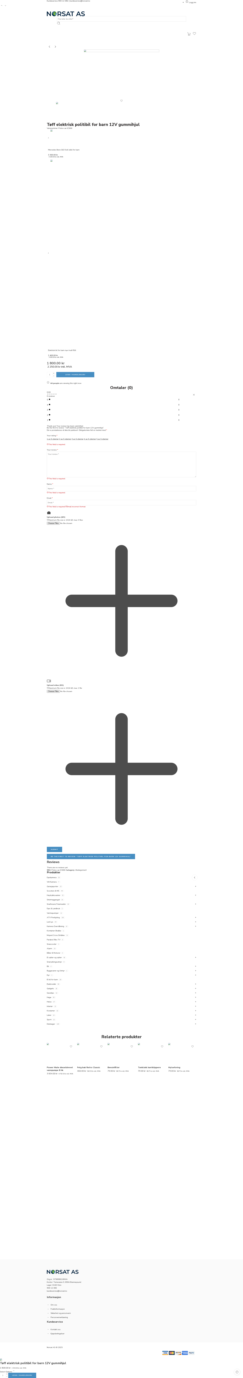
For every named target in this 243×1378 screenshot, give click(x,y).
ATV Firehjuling (55, 917)
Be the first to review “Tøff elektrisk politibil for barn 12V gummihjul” (91, 856)
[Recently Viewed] (237, 1372)
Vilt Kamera (53, 882)
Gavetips (52, 993)
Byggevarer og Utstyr (57, 970)
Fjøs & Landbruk (55, 908)
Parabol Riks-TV (55, 939)
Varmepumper (54, 913)
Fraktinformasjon (58, 1309)
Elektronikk (53, 984)
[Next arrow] (55, 48)
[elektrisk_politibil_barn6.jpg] (121, 75)
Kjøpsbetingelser (57, 1333)
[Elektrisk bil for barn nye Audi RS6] (48, 254)
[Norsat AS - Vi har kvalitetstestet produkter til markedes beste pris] (66, 13)
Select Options (6, 1371)
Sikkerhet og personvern (61, 1313)
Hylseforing (174, 1067)
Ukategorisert (81, 870)
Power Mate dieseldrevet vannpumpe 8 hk (60, 1069)
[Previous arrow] (50, 48)
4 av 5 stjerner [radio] (90, 439)
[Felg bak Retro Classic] (91, 1053)
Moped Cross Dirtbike (57, 935)
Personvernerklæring (59, 1317)
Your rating (52, 435)
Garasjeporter (54, 886)
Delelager (53, 1024)
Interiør (51, 1006)
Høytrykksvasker (55, 895)
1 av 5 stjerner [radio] (53, 439)
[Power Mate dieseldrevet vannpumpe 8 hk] (61, 1053)
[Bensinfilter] (121, 1053)
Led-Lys (51, 922)
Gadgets (52, 988)
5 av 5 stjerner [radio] (102, 439)
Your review (52, 450)
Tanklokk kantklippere (149, 1067)
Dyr (49, 975)
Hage (51, 997)
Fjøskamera (53, 877)
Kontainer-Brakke (55, 930)
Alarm (51, 948)
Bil (49, 966)
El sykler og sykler (56, 957)
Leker (51, 1015)
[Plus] (53, 373)
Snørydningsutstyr (55, 962)
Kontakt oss (55, 1329)
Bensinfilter (114, 1067)
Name (50, 484)
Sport (51, 1019)
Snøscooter (53, 944)
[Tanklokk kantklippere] (152, 1053)
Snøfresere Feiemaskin (58, 904)
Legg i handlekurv (75, 375)
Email (50, 498)
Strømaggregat (55, 899)
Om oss (54, 1305)
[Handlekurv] (189, 34)
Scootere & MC (55, 891)
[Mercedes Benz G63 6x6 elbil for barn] (48, 139)
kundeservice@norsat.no (57, 1291)
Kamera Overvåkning (57, 926)
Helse (51, 1001)
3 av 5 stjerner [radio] (78, 439)
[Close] (194, 877)
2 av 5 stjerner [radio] (65, 439)
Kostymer (52, 1010)
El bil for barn (54, 979)
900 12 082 (52, 1288)
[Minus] (53, 376)
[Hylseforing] (182, 1053)
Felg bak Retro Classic (88, 1067)
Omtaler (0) (121, 388)
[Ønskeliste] (194, 34)
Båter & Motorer (55, 953)
